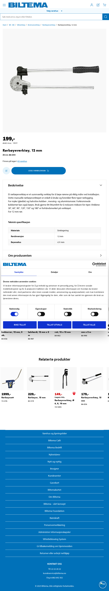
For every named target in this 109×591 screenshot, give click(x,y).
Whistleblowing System (54, 539)
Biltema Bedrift (54, 447)
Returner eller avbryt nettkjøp (54, 553)
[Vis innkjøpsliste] (98, 5)
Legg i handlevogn (36, 170)
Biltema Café (54, 440)
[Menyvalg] (4, 5)
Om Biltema (54, 496)
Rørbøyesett (7, 397)
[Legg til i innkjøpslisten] (6, 170)
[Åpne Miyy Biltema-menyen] (92, 5)
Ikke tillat (20, 325)
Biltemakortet (54, 489)
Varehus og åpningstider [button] (54, 433)
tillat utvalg (54, 325)
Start (5, 25)
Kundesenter (54, 475)
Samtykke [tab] (19, 272)
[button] (54, 10)
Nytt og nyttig (54, 461)
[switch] (41, 314)
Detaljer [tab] (54, 272)
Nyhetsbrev (54, 454)
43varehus (22, 161)
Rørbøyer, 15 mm (37, 397)
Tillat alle (89, 325)
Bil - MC (12, 25)
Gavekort (54, 482)
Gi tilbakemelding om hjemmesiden (54, 546)
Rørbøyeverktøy (48, 25)
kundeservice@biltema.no (54, 573)
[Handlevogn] (104, 5)
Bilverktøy (21, 25)
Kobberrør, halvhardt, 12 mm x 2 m (38, 332)
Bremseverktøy (34, 25)
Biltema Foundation (54, 510)
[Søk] (105, 16)
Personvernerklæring (54, 525)
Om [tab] (90, 272)
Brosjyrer (54, 468)
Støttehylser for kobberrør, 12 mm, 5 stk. (11, 332)
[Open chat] (102, 584)
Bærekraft (54, 517)
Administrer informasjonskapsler (54, 532)
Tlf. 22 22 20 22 (54, 569)
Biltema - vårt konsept (55, 503)
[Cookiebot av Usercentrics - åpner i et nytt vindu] (94, 264)
